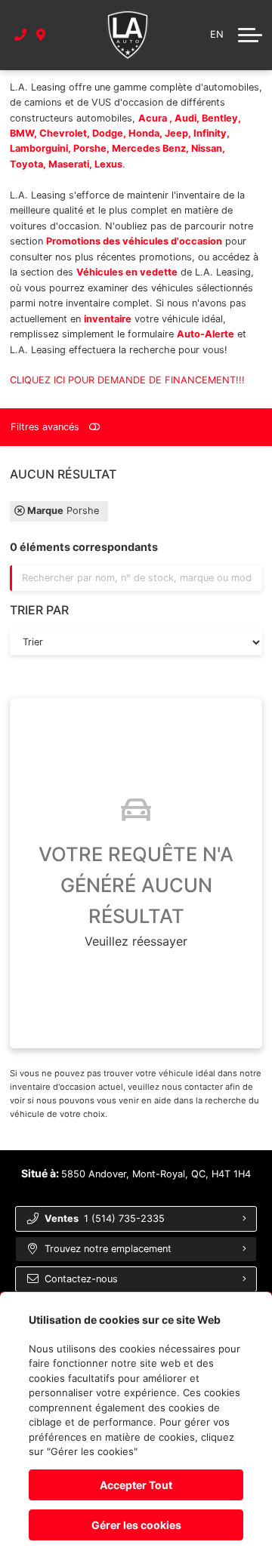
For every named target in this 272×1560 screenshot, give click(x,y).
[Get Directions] (41, 34)
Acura (153, 118)
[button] (250, 35)
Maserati (68, 164)
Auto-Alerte (205, 334)
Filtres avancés (45, 426)
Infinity (210, 133)
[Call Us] (21, 34)
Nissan (206, 148)
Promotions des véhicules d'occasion (134, 241)
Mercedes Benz (149, 148)
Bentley (220, 118)
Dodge (107, 133)
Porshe (90, 148)
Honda (143, 133)
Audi (185, 118)
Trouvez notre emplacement (108, 1248)
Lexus (108, 164)
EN (217, 34)
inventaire (107, 319)
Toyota (26, 164)
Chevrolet (63, 133)
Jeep (176, 133)
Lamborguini (39, 148)
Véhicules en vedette (127, 272)
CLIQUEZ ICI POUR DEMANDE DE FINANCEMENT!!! (127, 380)
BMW (22, 133)
